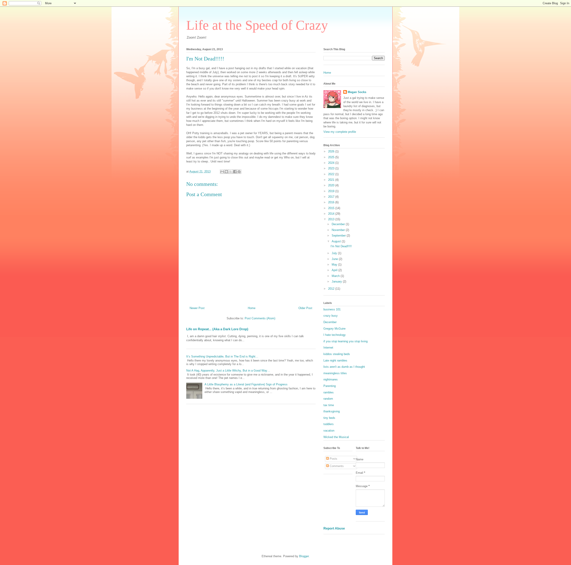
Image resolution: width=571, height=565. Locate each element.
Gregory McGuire (334, 328)
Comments (336, 466)
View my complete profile (339, 131)
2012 (331, 288)
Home (251, 308)
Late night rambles (335, 360)
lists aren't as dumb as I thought (344, 366)
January (337, 281)
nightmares (330, 379)
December (339, 224)
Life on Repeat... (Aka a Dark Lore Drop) (217, 329)
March (336, 276)
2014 (331, 213)
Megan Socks (357, 92)
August (337, 241)
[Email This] (222, 171)
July (335, 253)
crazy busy (330, 315)
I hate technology (334, 335)
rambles (328, 392)
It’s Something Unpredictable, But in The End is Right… (222, 356)
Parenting (329, 386)
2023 (331, 168)
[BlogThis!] (226, 171)
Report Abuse (334, 528)
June (335, 259)
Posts (333, 458)
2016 (331, 202)
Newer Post (197, 308)
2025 (331, 157)
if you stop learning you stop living (345, 341)
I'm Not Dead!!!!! (341, 246)
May (335, 264)
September (339, 235)
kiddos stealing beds (336, 354)
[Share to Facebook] (235, 171)
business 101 (332, 309)
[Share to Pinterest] (239, 171)
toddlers (328, 424)
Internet (328, 347)
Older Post (305, 308)
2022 (331, 174)
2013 (331, 219)
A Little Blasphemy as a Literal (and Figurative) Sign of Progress (246, 384)
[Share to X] (230, 171)
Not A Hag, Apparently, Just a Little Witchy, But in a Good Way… (228, 370)
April (335, 270)
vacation (328, 430)
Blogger (304, 556)
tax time (328, 405)
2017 (331, 196)
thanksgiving (331, 411)
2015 (331, 208)
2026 (331, 151)
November (339, 230)
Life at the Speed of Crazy (257, 25)
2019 (331, 191)
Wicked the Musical (336, 437)
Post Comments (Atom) (260, 318)
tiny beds (329, 418)
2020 (331, 185)
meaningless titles (335, 373)
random (328, 398)
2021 (331, 179)
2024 (331, 162)
